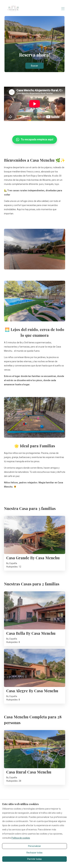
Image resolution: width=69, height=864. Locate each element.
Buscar (34, 65)
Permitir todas (34, 859)
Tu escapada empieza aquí (37, 139)
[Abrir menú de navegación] (63, 8)
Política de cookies (20, 838)
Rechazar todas (34, 852)
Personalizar (34, 846)
